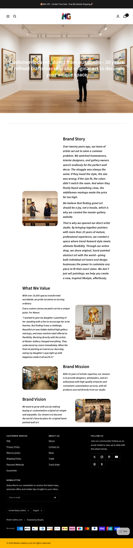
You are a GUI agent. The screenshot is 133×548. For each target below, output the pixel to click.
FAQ (8, 441)
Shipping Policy (13, 458)
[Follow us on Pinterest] (109, 457)
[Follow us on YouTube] (116, 457)
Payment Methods (15, 464)
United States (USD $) (17, 510)
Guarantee (11, 470)
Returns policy (13, 453)
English (36, 510)
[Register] (55, 498)
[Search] (14, 16)
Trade (51, 458)
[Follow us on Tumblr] (101, 464)
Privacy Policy (13, 447)
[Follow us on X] (94, 457)
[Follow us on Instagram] (101, 457)
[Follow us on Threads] (94, 464)
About (52, 441)
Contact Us (54, 447)
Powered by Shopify (35, 519)
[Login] (117, 16)
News (51, 453)
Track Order (54, 464)
